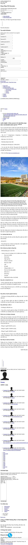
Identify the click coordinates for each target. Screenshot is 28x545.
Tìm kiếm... (3, 79)
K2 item (7, 92)
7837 (4, 462)
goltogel (13, 391)
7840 (4, 465)
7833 (4, 457)
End (4, 468)
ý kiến (6, 118)
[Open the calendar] (14, 58)
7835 (4, 459)
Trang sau (5, 466)
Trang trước (5, 453)
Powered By (7, 543)
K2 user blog (8, 90)
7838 (4, 463)
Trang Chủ (5, 85)
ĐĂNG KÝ (3, 78)
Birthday (3, 57)
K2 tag (7, 91)
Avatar (2, 49)
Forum (4, 94)
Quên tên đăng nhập (7, 17)
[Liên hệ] (9, 536)
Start (4, 452)
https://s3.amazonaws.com (16, 416)
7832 (4, 456)
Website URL (15, 479)
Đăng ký (5, 96)
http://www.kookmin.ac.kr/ (13, 153)
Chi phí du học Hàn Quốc (11, 89)
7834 (4, 458)
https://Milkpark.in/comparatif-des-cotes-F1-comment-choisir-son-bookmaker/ (14, 450)
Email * (14, 477)
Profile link (3, 54)
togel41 (12, 410)
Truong (5, 108)
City (1, 64)
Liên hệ (4, 95)
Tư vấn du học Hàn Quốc (8, 88)
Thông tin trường (6, 86)
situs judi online (14, 404)
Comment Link (6, 390)
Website (2, 67)
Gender (2, 52)
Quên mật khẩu (6, 16)
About (3, 69)
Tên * (14, 476)
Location (2, 59)
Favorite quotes (4, 62)
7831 (4, 454)
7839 (4, 464)
